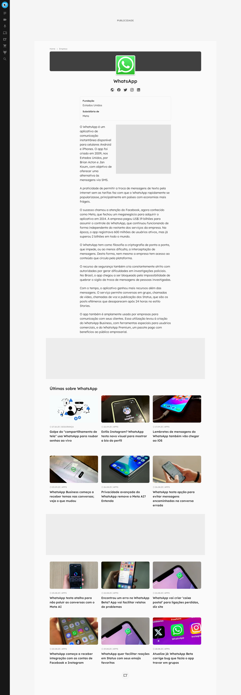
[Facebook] (119, 90)
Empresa (63, 49)
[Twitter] (125, 90)
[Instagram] (132, 90)
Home (52, 49)
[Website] (112, 90)
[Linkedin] (139, 90)
